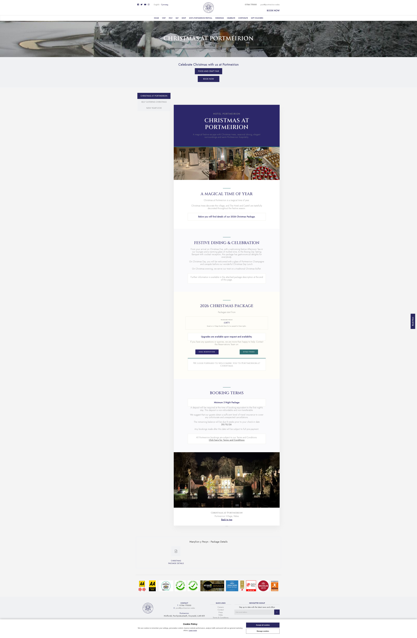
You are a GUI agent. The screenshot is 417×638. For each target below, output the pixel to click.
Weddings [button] (219, 18)
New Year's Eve (154, 108)
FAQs (220, 615)
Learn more (193, 630)
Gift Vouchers (257, 18)
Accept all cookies (263, 625)
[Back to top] (412, 633)
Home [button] (156, 18)
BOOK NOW (208, 79)
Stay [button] (171, 18)
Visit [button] (164, 18)
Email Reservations (207, 352)
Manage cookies (263, 631)
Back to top (226, 519)
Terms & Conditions (220, 617)
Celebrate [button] (231, 18)
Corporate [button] (243, 18)
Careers (221, 607)
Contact (221, 609)
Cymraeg (164, 4)
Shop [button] (184, 18)
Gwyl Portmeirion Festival (200, 18)
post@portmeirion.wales (270, 4)
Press (220, 612)
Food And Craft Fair (208, 71)
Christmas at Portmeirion (154, 95)
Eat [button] (177, 18)
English (156, 4)
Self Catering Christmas (154, 102)
